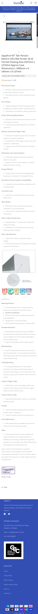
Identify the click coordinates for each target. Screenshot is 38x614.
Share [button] (5, 487)
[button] (2, 3)
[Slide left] (15, 52)
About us (7, 589)
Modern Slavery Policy (11, 584)
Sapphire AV (21, 613)
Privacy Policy (8, 575)
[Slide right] (23, 52)
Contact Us (7, 593)
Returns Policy (8, 580)
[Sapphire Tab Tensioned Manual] (8, 474)
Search (6, 571)
